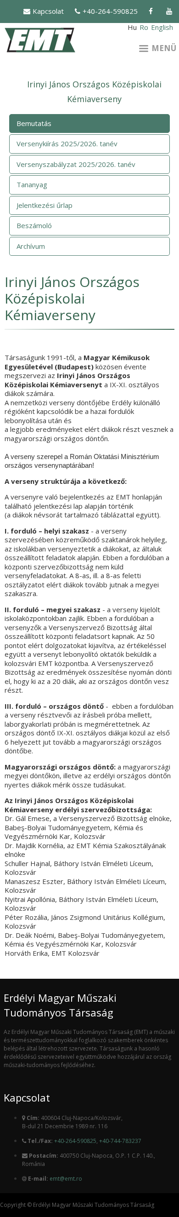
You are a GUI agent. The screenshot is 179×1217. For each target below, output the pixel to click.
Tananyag (32, 184)
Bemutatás (34, 123)
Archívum (31, 246)
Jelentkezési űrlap (45, 205)
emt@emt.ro (66, 1179)
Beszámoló (34, 225)
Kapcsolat (48, 11)
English (162, 27)
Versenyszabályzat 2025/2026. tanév (76, 164)
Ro (144, 27)
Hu (132, 27)
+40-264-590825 (110, 11)
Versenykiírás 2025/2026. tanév (67, 143)
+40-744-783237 (120, 1141)
